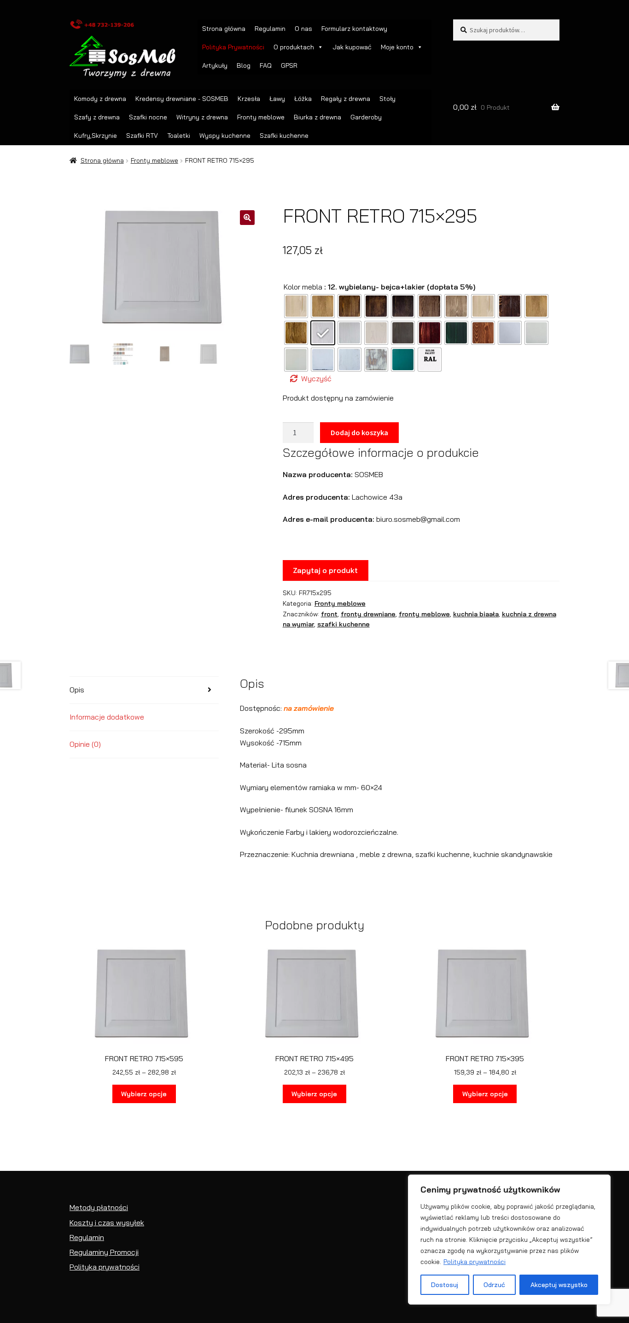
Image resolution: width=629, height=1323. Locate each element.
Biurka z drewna (317, 117)
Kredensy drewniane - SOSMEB (181, 98)
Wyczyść (316, 378)
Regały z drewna (345, 98)
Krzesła (249, 98)
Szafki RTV (142, 135)
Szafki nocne (148, 117)
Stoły (387, 98)
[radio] (296, 306)
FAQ (266, 65)
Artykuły (214, 65)
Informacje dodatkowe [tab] (107, 716)
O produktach (294, 47)
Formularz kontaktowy (354, 28)
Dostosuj (444, 1285)
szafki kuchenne (343, 624)
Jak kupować (352, 47)
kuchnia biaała (476, 614)
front (329, 614)
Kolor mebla (303, 286)
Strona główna (223, 28)
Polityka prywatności (474, 1262)
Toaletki (178, 135)
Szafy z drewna (97, 117)
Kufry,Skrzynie (95, 135)
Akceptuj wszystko (559, 1285)
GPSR (289, 65)
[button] (247, 217)
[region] (509, 1240)
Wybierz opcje (144, 1094)
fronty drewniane (368, 614)
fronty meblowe (424, 614)
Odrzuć (494, 1285)
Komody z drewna (100, 98)
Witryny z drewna (202, 117)
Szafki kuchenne (284, 135)
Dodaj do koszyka (359, 432)
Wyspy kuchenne (224, 135)
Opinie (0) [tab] (85, 744)
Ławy (277, 98)
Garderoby (366, 117)
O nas (303, 28)
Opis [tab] (77, 689)
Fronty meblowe (261, 117)
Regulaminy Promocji (104, 1252)
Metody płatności (99, 1207)
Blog (243, 65)
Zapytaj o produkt (325, 570)
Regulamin (270, 28)
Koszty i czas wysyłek (107, 1222)
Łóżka (303, 98)
